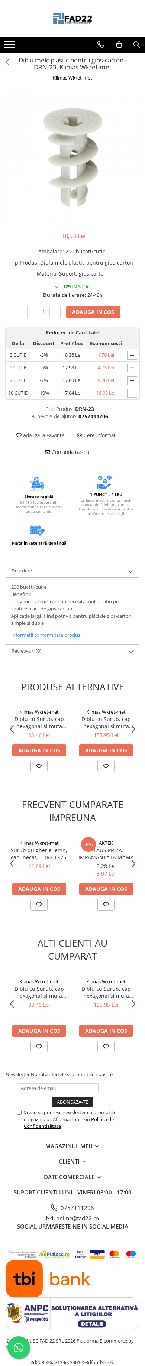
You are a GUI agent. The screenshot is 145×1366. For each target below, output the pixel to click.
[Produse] (10, 46)
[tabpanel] (72, 157)
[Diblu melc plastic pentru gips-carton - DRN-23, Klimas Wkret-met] (72, 157)
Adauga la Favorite (43, 435)
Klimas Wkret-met (72, 77)
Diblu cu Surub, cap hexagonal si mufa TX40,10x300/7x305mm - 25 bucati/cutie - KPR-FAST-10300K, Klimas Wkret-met (106, 723)
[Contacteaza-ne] (100, 44)
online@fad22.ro (77, 1218)
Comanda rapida (69, 451)
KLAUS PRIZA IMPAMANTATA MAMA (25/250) (106, 854)
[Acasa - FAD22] (72, 19)
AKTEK (106, 843)
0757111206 (76, 1207)
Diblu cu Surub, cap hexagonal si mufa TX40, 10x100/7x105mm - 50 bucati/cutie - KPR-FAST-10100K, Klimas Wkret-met (39, 723)
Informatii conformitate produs (45, 635)
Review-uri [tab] (26, 651)
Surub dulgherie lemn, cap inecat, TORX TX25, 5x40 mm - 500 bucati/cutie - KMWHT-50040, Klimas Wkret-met (39, 854)
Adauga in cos (93, 311)
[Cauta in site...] (136, 44)
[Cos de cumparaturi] (119, 44)
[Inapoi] (5, 62)
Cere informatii (100, 435)
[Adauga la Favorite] (39, 766)
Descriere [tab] (22, 570)
